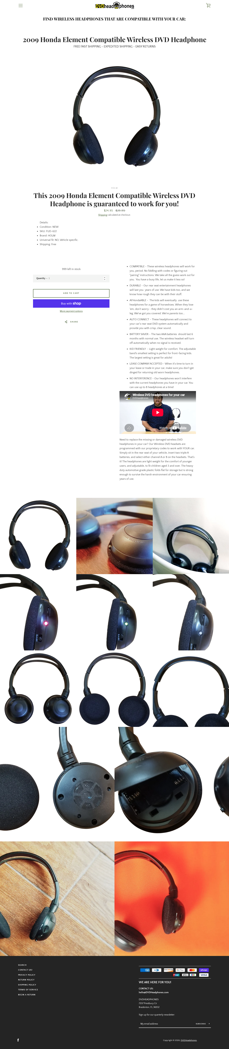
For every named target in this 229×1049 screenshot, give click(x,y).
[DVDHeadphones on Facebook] (18, 1040)
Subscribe (201, 1024)
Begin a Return (27, 995)
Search (22, 965)
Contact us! (25, 970)
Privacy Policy (26, 975)
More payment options (71, 311)
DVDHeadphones (189, 1040)
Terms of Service (28, 990)
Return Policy (26, 980)
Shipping (102, 215)
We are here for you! (155, 982)
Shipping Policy (27, 985)
